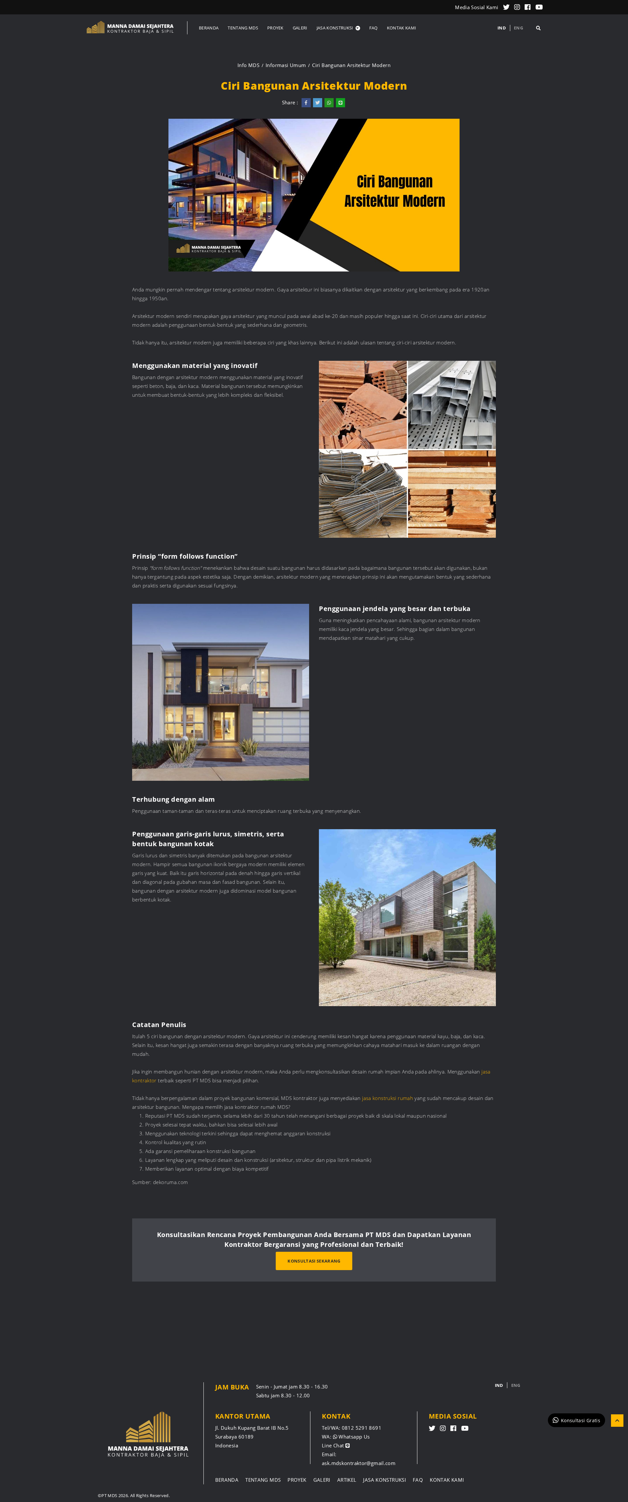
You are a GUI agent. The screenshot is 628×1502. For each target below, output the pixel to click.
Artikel (347, 1479)
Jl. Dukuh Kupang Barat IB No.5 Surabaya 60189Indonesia (252, 1436)
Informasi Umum (286, 65)
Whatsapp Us (353, 1436)
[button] (338, 27)
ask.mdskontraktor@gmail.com (358, 1463)
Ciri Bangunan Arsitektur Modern (351, 65)
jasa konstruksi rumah (388, 1098)
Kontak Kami (447, 1479)
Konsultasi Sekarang (314, 1261)
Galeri (321, 1479)
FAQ (418, 1479)
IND (501, 28)
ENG (518, 28)
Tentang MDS (263, 1479)
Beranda (227, 1479)
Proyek (297, 1479)
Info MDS (248, 65)
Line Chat (333, 1445)
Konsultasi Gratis (580, 1420)
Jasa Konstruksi (384, 1479)
